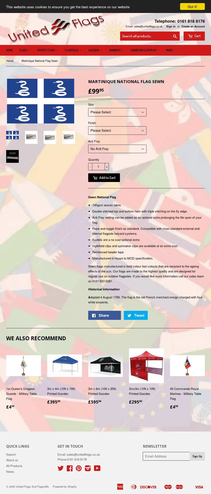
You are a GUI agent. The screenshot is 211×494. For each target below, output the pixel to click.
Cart (197, 36)
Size (91, 104)
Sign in (171, 26)
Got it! (192, 6)
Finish (92, 123)
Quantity (93, 159)
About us (12, 460)
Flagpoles (72, 50)
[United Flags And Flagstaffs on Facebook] (70, 469)
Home (9, 50)
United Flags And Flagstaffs (32, 486)
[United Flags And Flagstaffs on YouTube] (97, 469)
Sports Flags (46, 50)
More (169, 50)
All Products (14, 465)
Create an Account (193, 26)
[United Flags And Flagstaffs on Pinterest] (79, 469)
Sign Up (197, 456)
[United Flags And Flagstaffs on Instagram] (88, 469)
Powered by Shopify (65, 486)
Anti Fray (94, 141)
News (10, 471)
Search (11, 454)
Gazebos (94, 50)
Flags (24, 50)
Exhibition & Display (144, 50)
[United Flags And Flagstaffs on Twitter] (60, 469)
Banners (115, 50)
